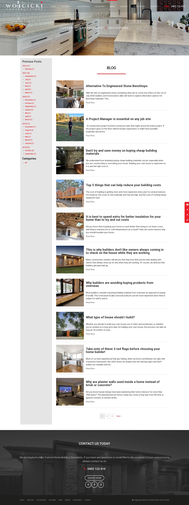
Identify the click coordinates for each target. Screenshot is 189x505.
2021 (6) (26, 73)
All (26, 163)
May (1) (28, 86)
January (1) (29, 143)
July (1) (28, 80)
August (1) (29, 110)
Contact (88, 500)
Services (30, 500)
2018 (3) (26, 147)
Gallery (67, 500)
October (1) (29, 103)
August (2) (29, 130)
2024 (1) (26, 66)
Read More (90, 103)
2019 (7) (26, 124)
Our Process (41, 500)
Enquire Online (94, 478)
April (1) (28, 89)
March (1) (28, 93)
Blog (60, 500)
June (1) (28, 83)
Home (22, 500)
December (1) (30, 127)
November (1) (30, 100)
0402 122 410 (174, 6)
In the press (77, 500)
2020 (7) (26, 96)
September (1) (30, 76)
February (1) (29, 69)
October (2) (29, 150)
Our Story (52, 500)
